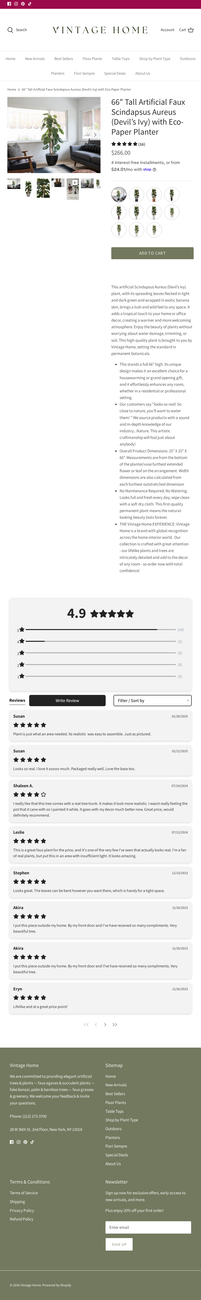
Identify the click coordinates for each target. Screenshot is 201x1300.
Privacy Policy (22, 1210)
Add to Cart (152, 253)
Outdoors (188, 58)
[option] (53, 135)
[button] (128, 144)
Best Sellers (63, 58)
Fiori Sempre (84, 73)
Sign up (119, 1244)
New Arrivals (35, 58)
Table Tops (121, 58)
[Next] (95, 134)
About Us (142, 73)
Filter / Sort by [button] (131, 700)
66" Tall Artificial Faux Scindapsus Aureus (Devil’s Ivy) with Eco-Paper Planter (76, 89)
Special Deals (115, 73)
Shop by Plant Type (154, 58)
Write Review (67, 700)
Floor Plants (92, 58)
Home (10, 58)
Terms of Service (24, 1192)
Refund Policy (21, 1219)
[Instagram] (16, 4)
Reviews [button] (17, 700)
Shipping (17, 1201)
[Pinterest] (23, 4)
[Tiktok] (30, 4)
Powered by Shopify (56, 1285)
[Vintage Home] (100, 30)
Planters (57, 73)
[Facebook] (9, 4)
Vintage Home (31, 1285)
